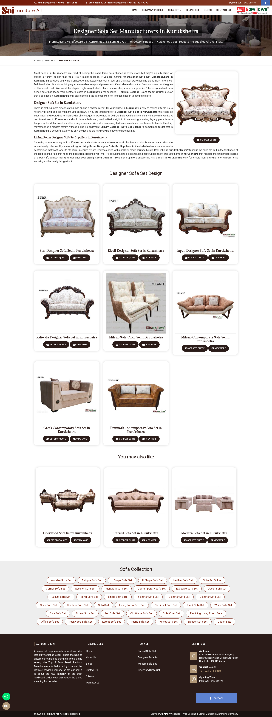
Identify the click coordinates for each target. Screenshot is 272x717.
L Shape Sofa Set (122, 580)
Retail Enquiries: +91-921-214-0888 (57, 2)
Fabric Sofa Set (140, 621)
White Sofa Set (223, 605)
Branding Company (228, 713)
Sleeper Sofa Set (197, 621)
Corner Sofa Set (55, 588)
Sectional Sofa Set (166, 605)
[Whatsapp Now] (6, 696)
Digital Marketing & (208, 713)
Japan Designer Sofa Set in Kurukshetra (205, 251)
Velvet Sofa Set (168, 621)
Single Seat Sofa (118, 596)
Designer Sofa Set (148, 657)
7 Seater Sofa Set (179, 596)
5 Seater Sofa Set (148, 596)
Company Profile (152, 10)
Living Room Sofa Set (132, 605)
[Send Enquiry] (6, 706)
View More (81, 258)
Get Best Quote (208, 140)
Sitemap (90, 676)
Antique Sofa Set (92, 580)
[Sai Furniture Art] (23, 10)
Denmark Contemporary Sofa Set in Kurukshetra (136, 430)
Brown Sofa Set (85, 613)
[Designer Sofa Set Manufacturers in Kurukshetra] (206, 102)
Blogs (208, 10)
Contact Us (223, 10)
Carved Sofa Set (147, 651)
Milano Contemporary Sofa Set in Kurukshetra (205, 339)
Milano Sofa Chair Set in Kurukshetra (136, 337)
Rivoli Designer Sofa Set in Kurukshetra (136, 251)
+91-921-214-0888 (210, 670)
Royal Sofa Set (89, 596)
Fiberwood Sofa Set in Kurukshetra (68, 533)
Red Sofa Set (112, 613)
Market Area (92, 682)
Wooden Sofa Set (61, 580)
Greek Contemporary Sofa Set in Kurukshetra (66, 430)
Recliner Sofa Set (85, 588)
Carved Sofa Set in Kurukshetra (135, 533)
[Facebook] (265, 3)
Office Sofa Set (50, 621)
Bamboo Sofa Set (77, 605)
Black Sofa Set (195, 605)
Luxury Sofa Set (61, 596)
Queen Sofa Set (217, 588)
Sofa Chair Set (171, 613)
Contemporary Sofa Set (152, 588)
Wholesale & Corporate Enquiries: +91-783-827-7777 (118, 2)
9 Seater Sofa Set (210, 596)
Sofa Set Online (212, 580)
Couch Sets (224, 621)
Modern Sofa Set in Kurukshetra (204, 533)
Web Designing (190, 713)
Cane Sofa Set (48, 605)
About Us (91, 657)
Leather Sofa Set (183, 580)
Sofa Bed (103, 605)
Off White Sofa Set (141, 613)
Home (133, 10)
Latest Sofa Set (111, 621)
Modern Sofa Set (147, 663)
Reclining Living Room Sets (206, 613)
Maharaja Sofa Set (117, 588)
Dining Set (192, 10)
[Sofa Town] (252, 10)
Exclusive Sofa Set (187, 588)
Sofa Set (173, 10)
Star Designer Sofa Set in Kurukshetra (67, 251)
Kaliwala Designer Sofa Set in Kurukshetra (66, 337)
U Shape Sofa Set (152, 580)
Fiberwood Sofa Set (149, 670)
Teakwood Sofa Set (80, 621)
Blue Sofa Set (58, 613)
